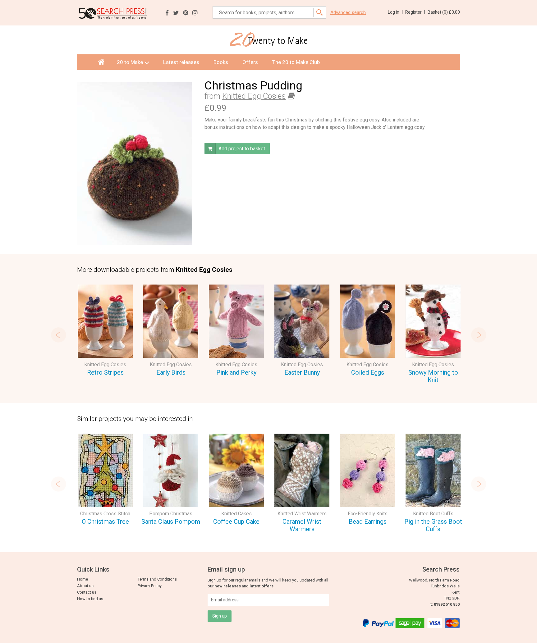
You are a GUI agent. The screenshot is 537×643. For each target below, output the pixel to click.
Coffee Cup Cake (236, 521)
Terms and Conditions (157, 579)
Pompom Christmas (170, 514)
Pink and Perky (236, 372)
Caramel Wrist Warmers (301, 525)
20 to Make (130, 62)
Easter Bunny (302, 372)
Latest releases (181, 62)
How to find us (90, 598)
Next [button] (478, 335)
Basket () (444, 12)
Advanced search (348, 12)
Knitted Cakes (236, 514)
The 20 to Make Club (296, 62)
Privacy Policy (150, 585)
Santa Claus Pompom (170, 521)
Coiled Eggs (367, 372)
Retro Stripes (105, 372)
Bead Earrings (368, 521)
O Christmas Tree (105, 521)
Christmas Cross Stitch (105, 514)
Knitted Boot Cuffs (433, 514)
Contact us (86, 592)
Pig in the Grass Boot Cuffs (433, 525)
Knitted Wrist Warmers (302, 514)
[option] (105, 331)
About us (85, 585)
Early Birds (171, 372)
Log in (395, 12)
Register (415, 12)
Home (82, 579)
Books (220, 62)
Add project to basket (241, 149)
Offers (250, 62)
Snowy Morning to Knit (433, 376)
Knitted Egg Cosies (254, 96)
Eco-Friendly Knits (368, 514)
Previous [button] (58, 335)
